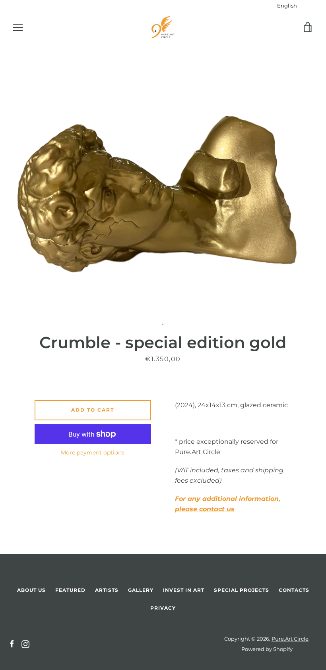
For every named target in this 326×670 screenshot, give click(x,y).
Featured (70, 590)
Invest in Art (183, 590)
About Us (31, 590)
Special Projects (241, 590)
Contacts (294, 590)
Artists (106, 590)
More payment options (92, 452)
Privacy (163, 608)
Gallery (140, 590)
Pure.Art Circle (290, 639)
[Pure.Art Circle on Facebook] (12, 643)
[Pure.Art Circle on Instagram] (25, 643)
